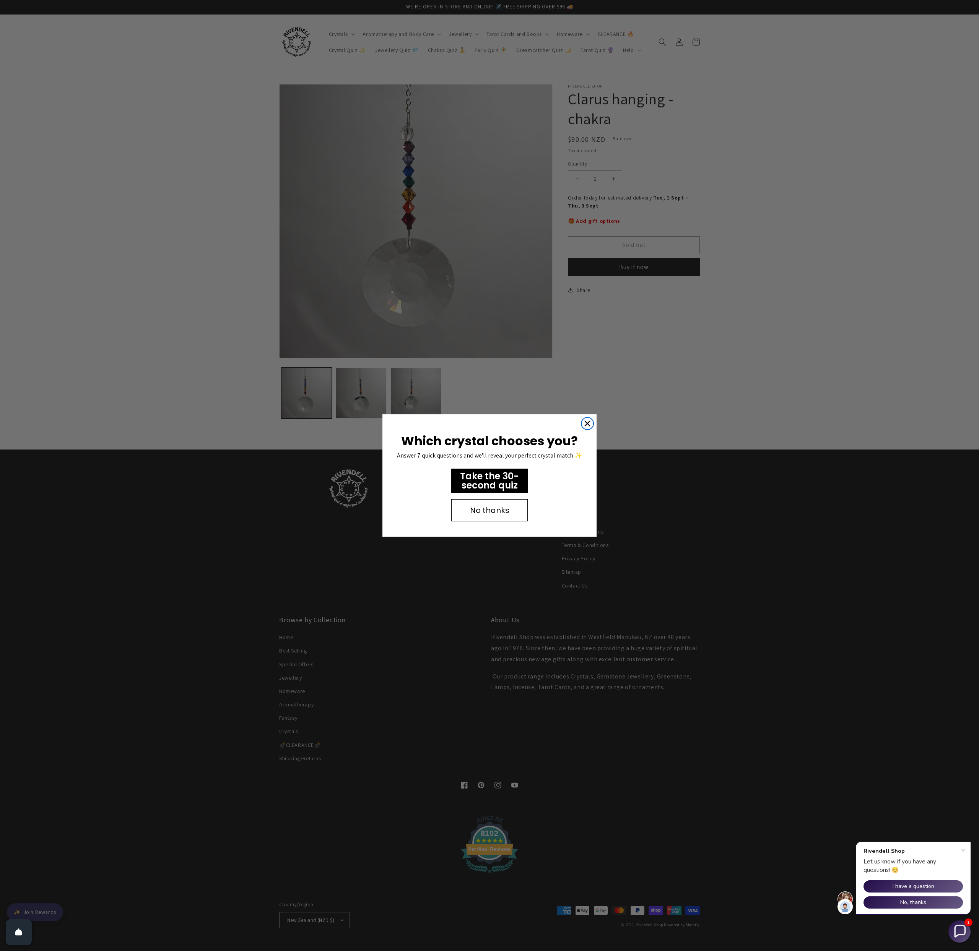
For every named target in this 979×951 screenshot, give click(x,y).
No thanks (489, 510)
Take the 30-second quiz (489, 481)
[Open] (19, 932)
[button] (959, 931)
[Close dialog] (587, 423)
